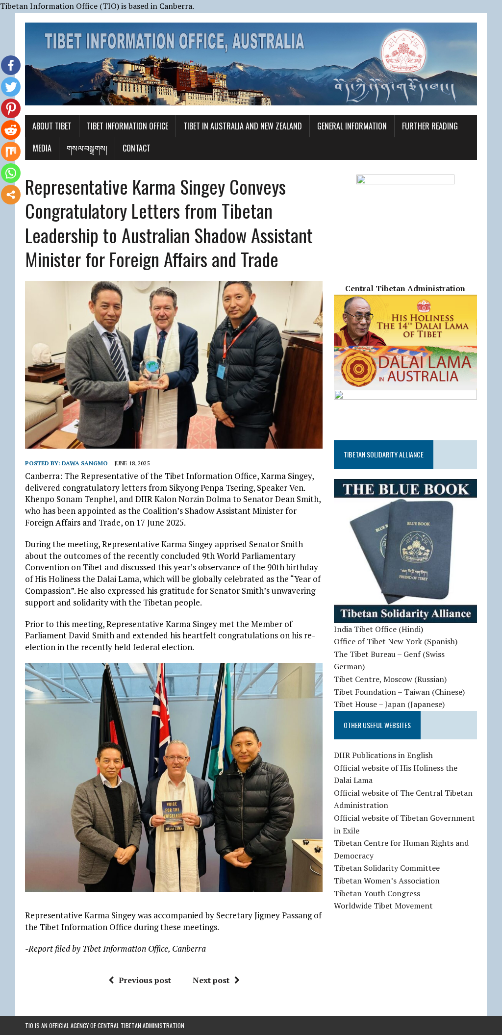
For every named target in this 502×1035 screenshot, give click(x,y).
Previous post (145, 980)
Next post (211, 980)
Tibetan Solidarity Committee (387, 867)
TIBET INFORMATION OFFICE (127, 126)
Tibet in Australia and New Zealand (242, 126)
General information (352, 126)
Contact (137, 148)
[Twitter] (11, 87)
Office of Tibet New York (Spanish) (395, 641)
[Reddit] (11, 130)
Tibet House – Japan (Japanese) (389, 704)
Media (42, 148)
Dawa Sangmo (85, 463)
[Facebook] (11, 65)
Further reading (430, 126)
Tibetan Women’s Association (387, 880)
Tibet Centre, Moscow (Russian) (390, 679)
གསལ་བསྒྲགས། (87, 148)
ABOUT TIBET (52, 126)
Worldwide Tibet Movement (383, 905)
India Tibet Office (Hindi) (378, 629)
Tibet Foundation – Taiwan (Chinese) (399, 691)
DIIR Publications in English (383, 755)
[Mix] (11, 151)
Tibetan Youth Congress (377, 893)
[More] (11, 194)
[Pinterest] (11, 108)
